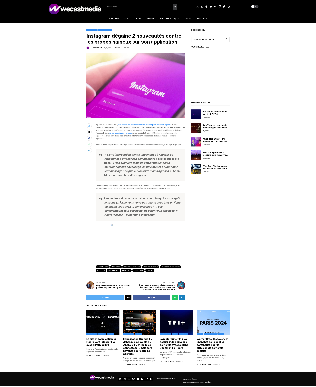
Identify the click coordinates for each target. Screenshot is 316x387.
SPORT (221, 334)
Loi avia (150, 270)
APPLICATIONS (92, 30)
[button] (254, 6)
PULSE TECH (202, 19)
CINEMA (138, 19)
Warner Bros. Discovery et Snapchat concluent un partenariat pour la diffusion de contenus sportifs (212, 345)
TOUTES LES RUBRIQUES (169, 19)
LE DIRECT (188, 19)
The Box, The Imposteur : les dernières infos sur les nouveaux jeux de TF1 (215, 168)
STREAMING (183, 334)
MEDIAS (110, 334)
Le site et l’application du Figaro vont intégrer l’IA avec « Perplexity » (101, 342)
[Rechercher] (175, 7)
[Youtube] (215, 6)
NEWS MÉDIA (114, 19)
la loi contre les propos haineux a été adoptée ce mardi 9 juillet (144, 124)
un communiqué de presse (120, 133)
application (116, 267)
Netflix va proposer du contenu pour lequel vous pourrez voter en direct (215, 154)
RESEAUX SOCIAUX (105, 30)
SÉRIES (127, 19)
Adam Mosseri (102, 267)
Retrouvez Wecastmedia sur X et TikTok (215, 112)
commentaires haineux (171, 267)
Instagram (126, 270)
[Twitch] (219, 6)
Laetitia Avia (138, 270)
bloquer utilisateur (151, 267)
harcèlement (113, 270)
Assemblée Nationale (132, 267)
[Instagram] (202, 6)
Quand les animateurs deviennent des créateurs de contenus (216, 141)
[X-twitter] (197, 6)
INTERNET (102, 334)
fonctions (101, 270)
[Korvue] (228, 6)
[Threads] (206, 6)
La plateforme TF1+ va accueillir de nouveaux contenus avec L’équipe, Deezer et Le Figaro (174, 343)
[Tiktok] (224, 6)
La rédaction (96, 48)
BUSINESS (150, 19)
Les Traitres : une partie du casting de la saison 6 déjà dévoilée (215, 127)
